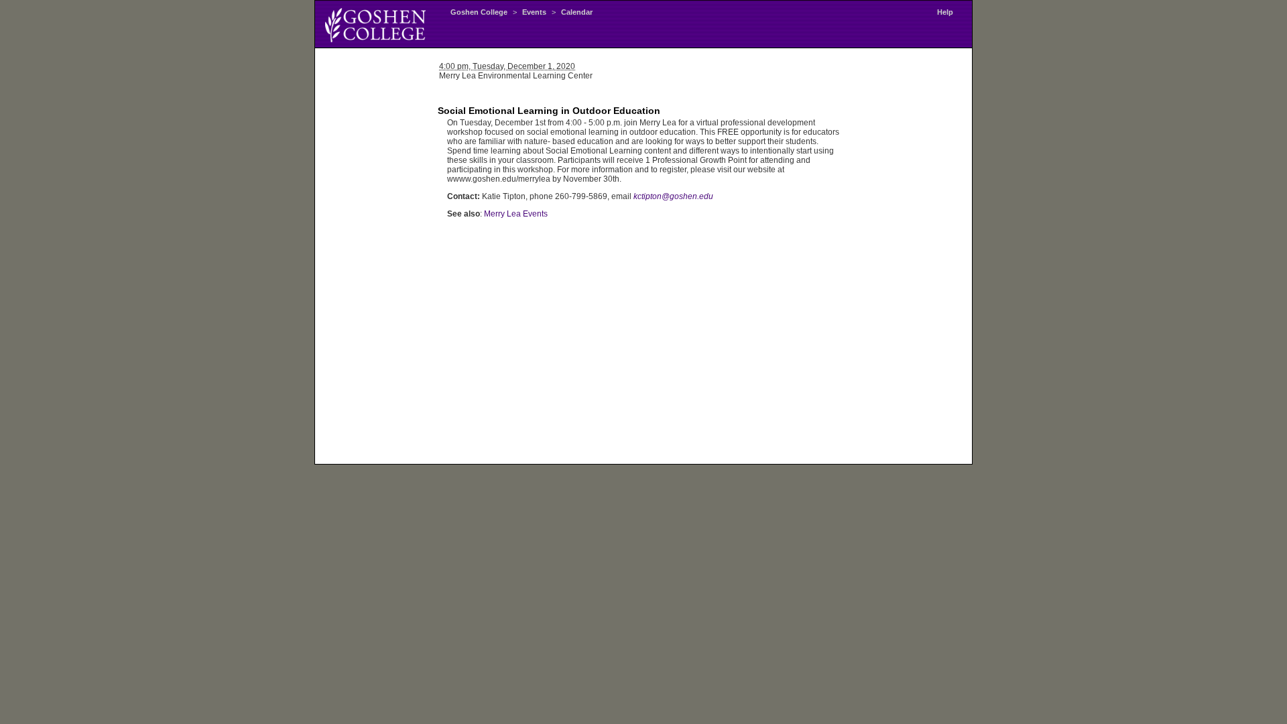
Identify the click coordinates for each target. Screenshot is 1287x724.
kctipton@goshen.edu (673, 196)
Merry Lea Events (516, 214)
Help (945, 12)
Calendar (577, 12)
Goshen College (478, 12)
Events (534, 12)
